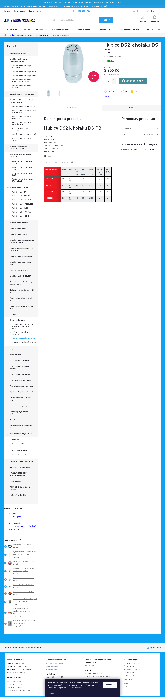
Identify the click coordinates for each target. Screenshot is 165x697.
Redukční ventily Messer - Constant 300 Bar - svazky (22, 101)
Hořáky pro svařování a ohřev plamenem (22, 333)
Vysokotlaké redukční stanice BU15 (22, 174)
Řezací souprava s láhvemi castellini (19, 367)
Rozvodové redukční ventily (19, 270)
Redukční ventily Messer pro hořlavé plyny (22, 67)
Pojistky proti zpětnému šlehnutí (21, 392)
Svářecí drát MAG (18, 444)
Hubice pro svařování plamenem (23, 338)
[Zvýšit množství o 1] (114, 79)
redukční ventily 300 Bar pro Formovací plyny (21, 129)
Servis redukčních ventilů (19, 53)
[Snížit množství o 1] (114, 82)
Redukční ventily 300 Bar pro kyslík (24, 107)
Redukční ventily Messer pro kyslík (24, 76)
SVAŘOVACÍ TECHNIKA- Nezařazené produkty (19, 474)
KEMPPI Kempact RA (19, 455)
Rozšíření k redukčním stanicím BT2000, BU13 (23, 180)
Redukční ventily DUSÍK (20, 208)
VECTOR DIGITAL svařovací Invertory (20, 488)
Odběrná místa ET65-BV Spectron (22, 94)
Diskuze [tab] (131, 108)
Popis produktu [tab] (73, 108)
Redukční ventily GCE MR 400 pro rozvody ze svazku (22, 241)
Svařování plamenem (17, 320)
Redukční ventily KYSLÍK (20, 192)
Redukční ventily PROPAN (21, 196)
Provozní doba (129, 675)
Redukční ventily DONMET (19, 188)
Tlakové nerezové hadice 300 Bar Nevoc (21, 307)
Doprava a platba (19, 11)
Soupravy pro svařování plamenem (24, 342)
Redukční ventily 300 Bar (19, 228)
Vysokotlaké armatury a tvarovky (21, 386)
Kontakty (7, 11)
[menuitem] (12, 29)
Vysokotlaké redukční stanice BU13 (22, 168)
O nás (126, 683)
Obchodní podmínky (35, 11)
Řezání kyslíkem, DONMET (19, 360)
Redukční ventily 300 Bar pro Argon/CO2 (22, 117)
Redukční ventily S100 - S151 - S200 (21, 263)
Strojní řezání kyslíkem (18, 349)
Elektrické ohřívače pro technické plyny (21, 427)
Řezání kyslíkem (15, 355)
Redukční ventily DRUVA (19, 234)
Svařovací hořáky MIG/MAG (19, 495)
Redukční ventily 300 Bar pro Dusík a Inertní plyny (24, 111)
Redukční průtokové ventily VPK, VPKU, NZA (21, 249)
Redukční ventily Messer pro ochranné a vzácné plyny (22, 81)
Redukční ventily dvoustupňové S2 (22, 256)
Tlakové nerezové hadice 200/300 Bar (21, 299)
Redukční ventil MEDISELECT (20, 276)
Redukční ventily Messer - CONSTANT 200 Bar (19, 60)
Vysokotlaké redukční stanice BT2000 (22, 162)
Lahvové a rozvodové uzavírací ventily (21, 399)
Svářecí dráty (14, 439)
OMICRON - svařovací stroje (20, 467)
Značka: (108, 97)
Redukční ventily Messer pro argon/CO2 (22, 87)
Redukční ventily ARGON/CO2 (22, 204)
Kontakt (126, 686)
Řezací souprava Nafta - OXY (20, 374)
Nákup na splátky (15, 529)
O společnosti (14, 523)
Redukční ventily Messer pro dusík (24, 72)
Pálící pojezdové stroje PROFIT (21, 434)
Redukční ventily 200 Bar (19, 223)
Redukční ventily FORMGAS (22, 212)
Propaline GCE (15, 314)
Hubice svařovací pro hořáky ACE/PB (139, 149)
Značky (12, 501)
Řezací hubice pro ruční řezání (20, 380)
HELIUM (12, 420)
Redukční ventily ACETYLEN (21, 200)
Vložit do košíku (134, 81)
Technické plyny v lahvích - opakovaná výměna (19, 413)
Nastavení (54, 693)
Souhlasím (110, 684)
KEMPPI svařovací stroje (18, 450)
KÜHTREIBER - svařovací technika (22, 461)
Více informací (76, 687)
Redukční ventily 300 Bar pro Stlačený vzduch (22, 123)
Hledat (106, 20)
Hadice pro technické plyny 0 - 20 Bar (22, 291)
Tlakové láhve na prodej (18, 406)
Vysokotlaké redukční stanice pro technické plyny (22, 283)
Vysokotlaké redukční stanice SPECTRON (20, 156)
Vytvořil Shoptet (155, 648)
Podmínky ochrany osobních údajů (22, 526)
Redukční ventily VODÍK (20, 216)
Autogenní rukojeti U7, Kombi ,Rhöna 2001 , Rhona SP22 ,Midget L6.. (22, 326)
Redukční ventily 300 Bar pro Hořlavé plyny (22, 139)
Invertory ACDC (15, 481)
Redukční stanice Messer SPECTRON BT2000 (18, 148)
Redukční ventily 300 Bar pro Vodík (24, 134)
